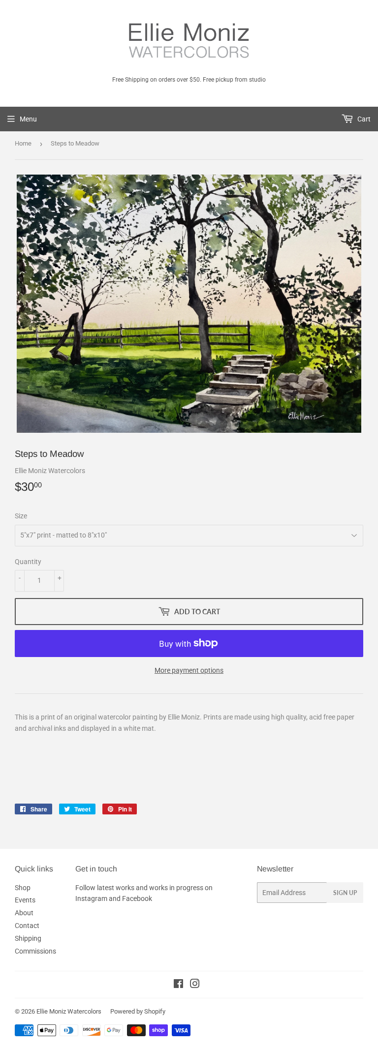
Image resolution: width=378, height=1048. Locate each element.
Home (23, 143)
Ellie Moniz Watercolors (68, 1011)
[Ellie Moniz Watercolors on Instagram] (195, 985)
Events (25, 900)
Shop (23, 888)
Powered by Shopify (137, 1011)
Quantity (28, 562)
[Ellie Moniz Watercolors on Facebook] (178, 985)
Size (21, 516)
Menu (28, 119)
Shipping (28, 938)
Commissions (35, 951)
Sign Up (345, 893)
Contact (27, 925)
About (24, 913)
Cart (363, 119)
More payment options (189, 670)
